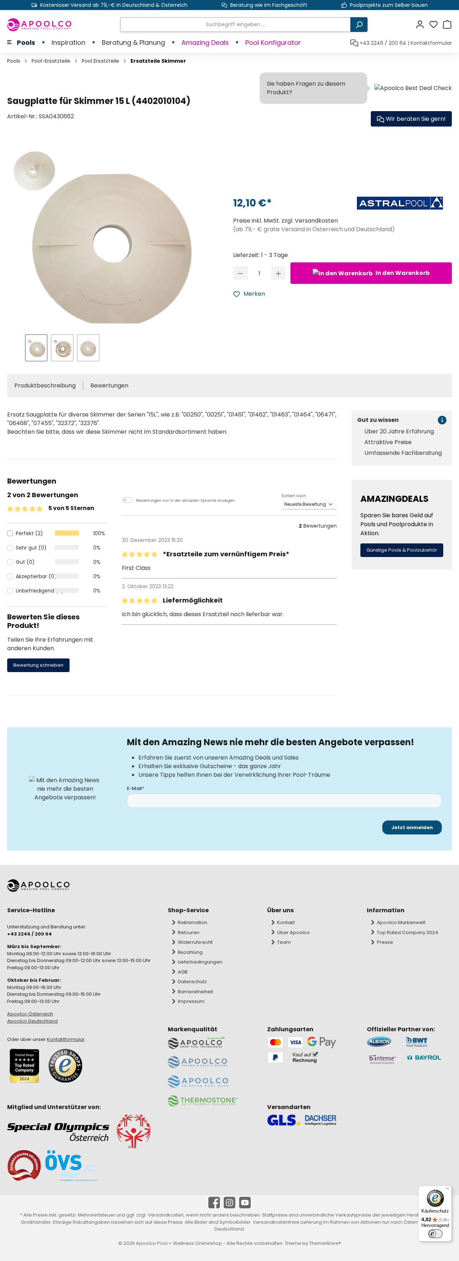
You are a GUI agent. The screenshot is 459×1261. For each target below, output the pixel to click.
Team (284, 942)
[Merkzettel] (436, 24)
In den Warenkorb (402, 273)
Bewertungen (109, 385)
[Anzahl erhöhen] (278, 273)
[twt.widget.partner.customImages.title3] (383, 1059)
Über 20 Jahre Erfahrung (399, 431)
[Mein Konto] (422, 24)
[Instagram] (229, 1202)
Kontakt (286, 922)
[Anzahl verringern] (240, 273)
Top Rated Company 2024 (407, 932)
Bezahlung (190, 952)
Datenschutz (192, 981)
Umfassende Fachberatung (403, 453)
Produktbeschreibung (45, 385)
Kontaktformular (431, 43)
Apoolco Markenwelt (401, 922)
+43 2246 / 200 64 (383, 43)
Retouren (188, 932)
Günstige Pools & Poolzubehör (401, 550)
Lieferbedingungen (200, 961)
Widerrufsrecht (195, 942)
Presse (385, 942)
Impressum (191, 1001)
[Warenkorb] (447, 24)
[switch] (435, 1233)
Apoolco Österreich (30, 1013)
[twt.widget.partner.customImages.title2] (429, 1042)
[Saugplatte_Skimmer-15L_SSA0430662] (101, 235)
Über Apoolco (293, 932)
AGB (183, 972)
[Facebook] (214, 1202)
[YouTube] (245, 1202)
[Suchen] (359, 24)
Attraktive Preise (388, 442)
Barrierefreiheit (195, 991)
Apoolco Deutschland (32, 1021)
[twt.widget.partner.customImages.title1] (383, 1042)
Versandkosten (166, 1215)
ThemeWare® (325, 1243)
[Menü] (447, 1190)
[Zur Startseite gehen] (39, 24)
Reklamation (192, 922)
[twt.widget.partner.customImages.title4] (429, 1059)
